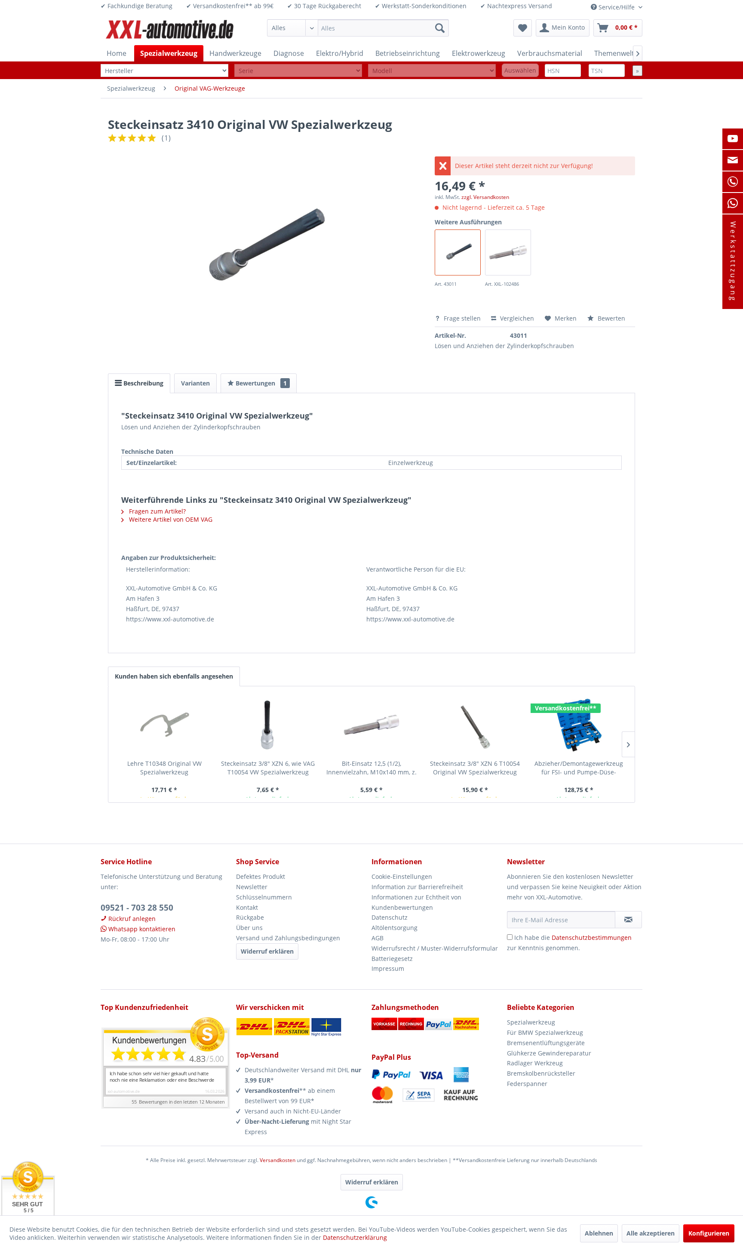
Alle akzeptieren (650, 1233)
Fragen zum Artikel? (156, 511)
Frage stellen (462, 318)
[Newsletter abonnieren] (628, 919)
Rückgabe (250, 917)
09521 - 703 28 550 (137, 907)
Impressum (388, 968)
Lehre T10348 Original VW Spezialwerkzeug (164, 767)
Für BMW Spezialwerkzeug (545, 1032)
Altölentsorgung (395, 928)
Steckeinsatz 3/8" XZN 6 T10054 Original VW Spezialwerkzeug (475, 767)
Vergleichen (516, 318)
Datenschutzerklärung (355, 1237)
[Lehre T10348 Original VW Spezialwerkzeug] (164, 725)
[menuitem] (358, 28)
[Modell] (432, 71)
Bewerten (610, 318)
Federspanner (527, 1084)
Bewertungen (260, 383)
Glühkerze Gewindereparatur (549, 1053)
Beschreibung (142, 383)
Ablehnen (599, 1233)
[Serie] (298, 71)
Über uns (249, 928)
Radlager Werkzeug (535, 1063)
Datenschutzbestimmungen (592, 937)
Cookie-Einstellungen (402, 876)
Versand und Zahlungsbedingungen (288, 938)
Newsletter (251, 887)
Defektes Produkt (260, 876)
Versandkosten (277, 1160)
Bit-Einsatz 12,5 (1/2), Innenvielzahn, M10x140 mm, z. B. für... (371, 768)
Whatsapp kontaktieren (141, 929)
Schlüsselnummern (264, 897)
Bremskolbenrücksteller (541, 1073)
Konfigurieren (708, 1233)
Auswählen (520, 70)
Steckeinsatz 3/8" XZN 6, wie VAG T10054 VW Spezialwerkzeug (268, 767)
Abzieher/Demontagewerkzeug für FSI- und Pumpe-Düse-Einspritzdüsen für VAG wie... (578, 768)
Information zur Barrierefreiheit (417, 887)
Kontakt (247, 907)
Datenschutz (390, 917)
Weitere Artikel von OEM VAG (169, 519)
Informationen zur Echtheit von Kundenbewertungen (416, 902)
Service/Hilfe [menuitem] (616, 7)
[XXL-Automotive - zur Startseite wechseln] (170, 30)
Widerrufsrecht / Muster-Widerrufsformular (435, 948)
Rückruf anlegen (131, 919)
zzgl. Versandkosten (485, 197)
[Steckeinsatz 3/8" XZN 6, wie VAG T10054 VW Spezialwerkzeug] (268, 725)
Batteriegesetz (392, 958)
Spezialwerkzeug (531, 1022)
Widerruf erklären (267, 951)
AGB (378, 938)
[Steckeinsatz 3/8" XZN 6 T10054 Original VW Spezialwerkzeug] (474, 725)
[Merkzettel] (522, 28)
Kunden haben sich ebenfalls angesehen (174, 676)
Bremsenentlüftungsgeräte (546, 1043)
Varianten (195, 383)
